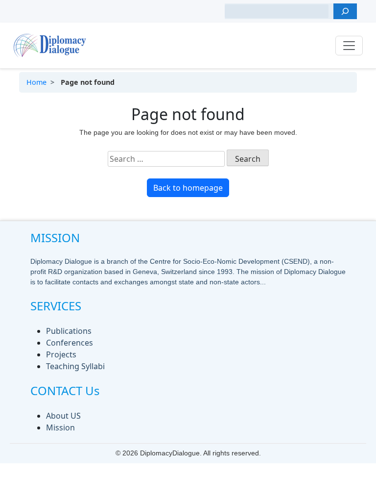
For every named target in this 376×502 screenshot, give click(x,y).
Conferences (69, 342)
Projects (61, 354)
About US (63, 415)
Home (36, 82)
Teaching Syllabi (75, 366)
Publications (69, 331)
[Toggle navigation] (349, 45)
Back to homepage (188, 187)
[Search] (345, 11)
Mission (60, 427)
